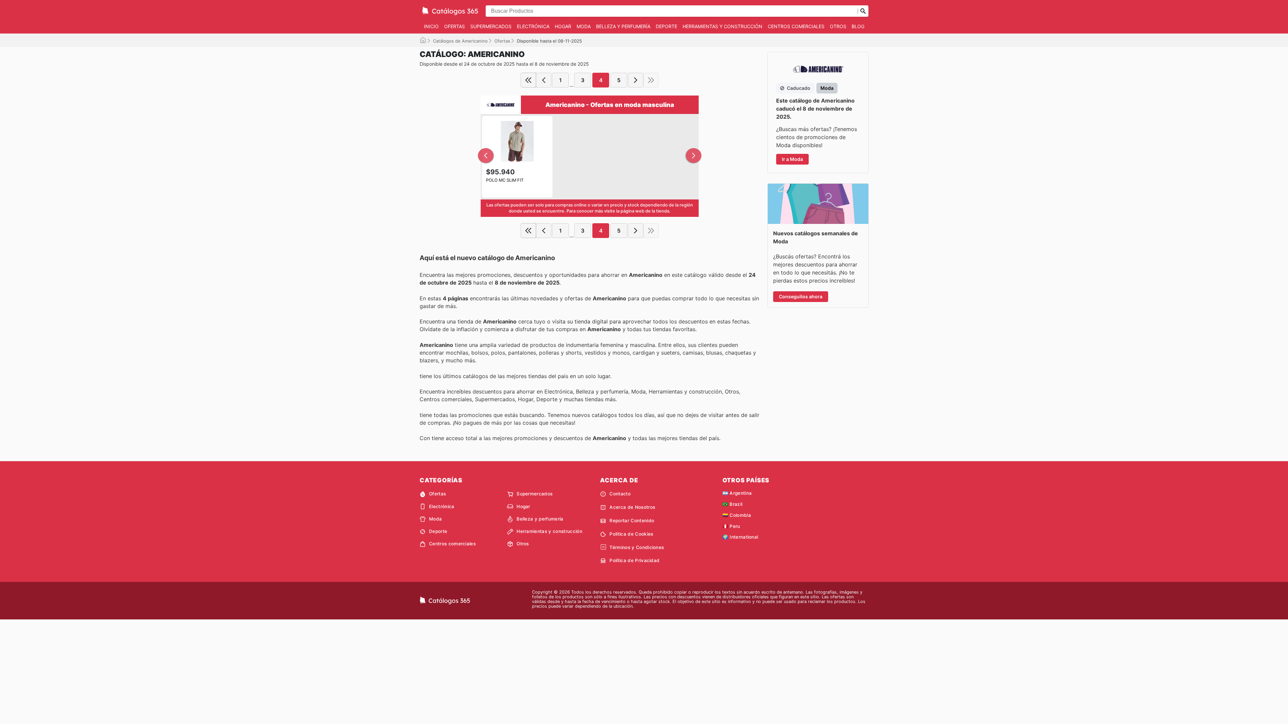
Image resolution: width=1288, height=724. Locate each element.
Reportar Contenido (631, 520)
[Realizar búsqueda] (863, 11)
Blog (858, 26)
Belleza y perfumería (623, 26)
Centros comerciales (796, 26)
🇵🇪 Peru (731, 526)
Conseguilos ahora (800, 296)
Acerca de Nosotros (632, 507)
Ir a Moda (792, 159)
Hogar (563, 26)
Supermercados (491, 26)
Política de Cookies (631, 534)
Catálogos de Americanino (460, 41)
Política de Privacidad (634, 560)
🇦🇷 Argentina (737, 493)
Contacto (620, 493)
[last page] (651, 80)
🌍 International (740, 537)
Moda (584, 26)
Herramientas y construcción (722, 26)
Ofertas (454, 26)
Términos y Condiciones (636, 547)
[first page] (528, 80)
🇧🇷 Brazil (732, 504)
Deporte (666, 26)
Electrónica (533, 26)
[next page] (635, 80)
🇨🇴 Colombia (736, 515)
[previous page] (543, 80)
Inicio (431, 26)
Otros (838, 26)
